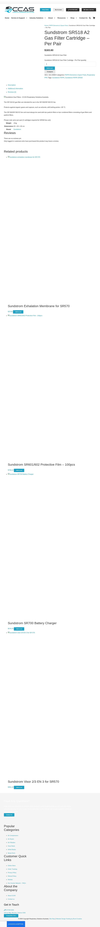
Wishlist (10, 879)
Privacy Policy (12, 872)
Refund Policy (12, 876)
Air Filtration (11, 842)
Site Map (52, 919)
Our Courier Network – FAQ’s (17, 883)
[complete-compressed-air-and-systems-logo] (19, 10)
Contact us (11, 899)
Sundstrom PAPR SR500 (74, 77)
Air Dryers (11, 839)
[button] (26, 18)
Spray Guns (11, 853)
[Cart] (94, 18)
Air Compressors (13, 835)
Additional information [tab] (15, 88)
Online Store (12, 865)
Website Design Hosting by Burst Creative (69, 919)
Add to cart (50, 68)
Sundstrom (17, 129)
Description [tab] (12, 85)
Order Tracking (12, 869)
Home (46, 25)
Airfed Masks (12, 849)
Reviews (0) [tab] (12, 92)
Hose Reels (11, 846)
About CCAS (12, 895)
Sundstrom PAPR (58, 77)
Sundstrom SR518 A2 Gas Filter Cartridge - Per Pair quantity (65, 60)
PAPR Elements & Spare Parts (58, 25)
